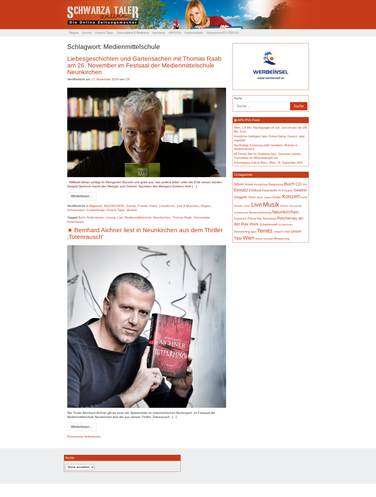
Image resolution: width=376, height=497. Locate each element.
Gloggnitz (240, 197)
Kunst (303, 197)
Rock (254, 224)
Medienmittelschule (138, 217)
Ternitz (264, 231)
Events (87, 32)
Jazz (260, 197)
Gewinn (300, 190)
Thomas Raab (182, 217)
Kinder (276, 197)
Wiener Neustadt (264, 238)
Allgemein (95, 206)
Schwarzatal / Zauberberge (86, 210)
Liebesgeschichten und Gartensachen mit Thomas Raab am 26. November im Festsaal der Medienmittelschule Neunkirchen (144, 65)
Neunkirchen (161, 217)
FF (279, 190)
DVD (304, 184)
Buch (81, 217)
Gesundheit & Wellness (133, 32)
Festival (255, 190)
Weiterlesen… (82, 196)
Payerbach (240, 218)
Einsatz (241, 190)
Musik (271, 204)
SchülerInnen (285, 224)
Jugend (268, 197)
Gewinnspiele (194, 32)
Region (74, 32)
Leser (246, 205)
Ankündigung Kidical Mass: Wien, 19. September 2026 (268, 162)
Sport (253, 231)
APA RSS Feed (248, 120)
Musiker (284, 206)
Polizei (252, 218)
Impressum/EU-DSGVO (222, 32)
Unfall (286, 231)
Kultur (153, 206)
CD (298, 184)
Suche (238, 98)
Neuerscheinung (260, 212)
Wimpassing (281, 238)
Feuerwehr (269, 190)
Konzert (291, 196)
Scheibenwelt (268, 224)
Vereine (131, 210)
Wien (248, 238)
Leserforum (167, 206)
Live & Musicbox (188, 206)
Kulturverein (95, 217)
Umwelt (277, 231)
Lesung (110, 217)
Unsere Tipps (104, 32)
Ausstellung (261, 184)
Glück (252, 197)
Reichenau (269, 218)
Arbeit (249, 184)
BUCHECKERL (114, 206)
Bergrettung (276, 184)
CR (127, 79)
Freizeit (143, 206)
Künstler (238, 206)
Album (239, 184)
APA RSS (175, 32)
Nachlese (158, 32)
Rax (259, 218)
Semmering (242, 231)
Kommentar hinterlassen (84, 436)
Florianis (287, 190)
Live (120, 217)
